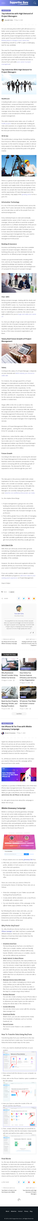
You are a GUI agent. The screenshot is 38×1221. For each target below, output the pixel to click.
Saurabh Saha (9, 20)
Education (6, 10)
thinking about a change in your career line (15, 40)
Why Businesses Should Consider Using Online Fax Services (10, 675)
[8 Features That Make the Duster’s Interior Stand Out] (28, 692)
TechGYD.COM (30, 624)
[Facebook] (19, 598)
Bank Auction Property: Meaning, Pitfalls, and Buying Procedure (10, 703)
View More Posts (19, 616)
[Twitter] (24, 598)
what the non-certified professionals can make (20, 493)
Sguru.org (9, 626)
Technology (26, 668)
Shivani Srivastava (10, 733)
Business (6, 668)
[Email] (34, 598)
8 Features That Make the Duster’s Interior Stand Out (28, 703)
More (5, 697)
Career (12, 592)
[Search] (34, 3)
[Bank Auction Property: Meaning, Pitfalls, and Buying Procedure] (10, 692)
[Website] (30, 632)
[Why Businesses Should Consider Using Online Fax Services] (10, 664)
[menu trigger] (4, 3)
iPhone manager (7, 931)
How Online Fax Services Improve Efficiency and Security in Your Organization (28, 676)
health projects (6, 123)
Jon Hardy (7, 1213)
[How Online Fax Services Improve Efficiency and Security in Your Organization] (28, 664)
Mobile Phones (7, 723)
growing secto (26, 194)
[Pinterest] (29, 598)
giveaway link (28, 859)
